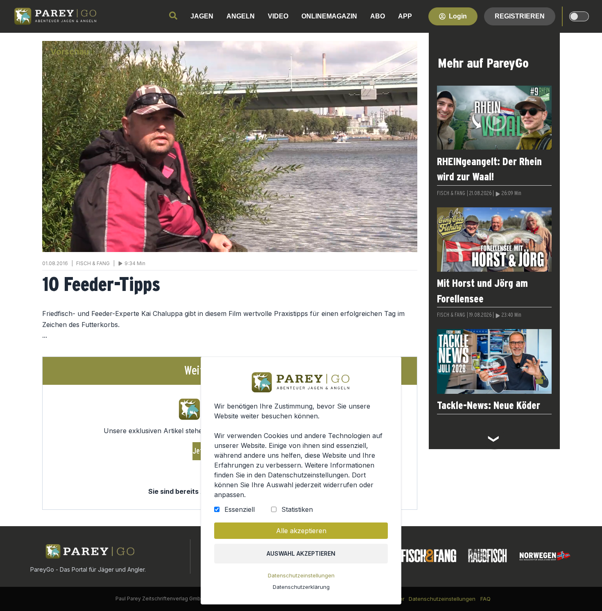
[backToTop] (582, 591)
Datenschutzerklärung (301, 587)
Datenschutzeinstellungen (301, 575)
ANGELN (240, 16)
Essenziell (239, 509)
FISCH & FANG (451, 193)
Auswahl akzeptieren (301, 553)
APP (405, 16)
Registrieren (520, 16)
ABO (377, 16)
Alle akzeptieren (301, 531)
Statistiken (297, 509)
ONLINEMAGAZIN (329, 16)
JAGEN (201, 16)
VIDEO (278, 16)
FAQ (485, 598)
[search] (173, 15)
